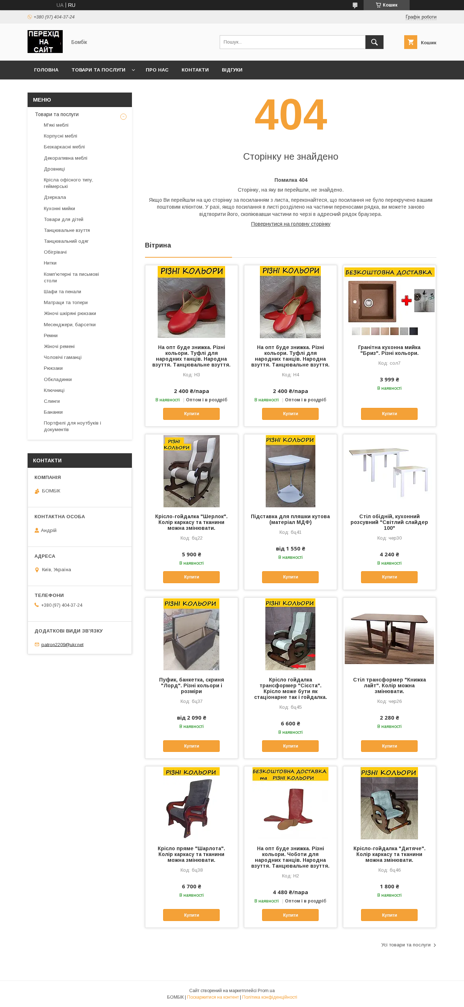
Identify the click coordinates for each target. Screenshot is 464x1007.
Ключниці (54, 390)
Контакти (195, 70)
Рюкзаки (53, 368)
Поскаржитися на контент (213, 997)
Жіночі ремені (59, 346)
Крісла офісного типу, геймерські (68, 183)
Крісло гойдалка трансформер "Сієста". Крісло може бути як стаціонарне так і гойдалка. (290, 688)
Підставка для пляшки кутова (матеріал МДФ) (290, 519)
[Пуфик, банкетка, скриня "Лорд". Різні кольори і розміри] (191, 634)
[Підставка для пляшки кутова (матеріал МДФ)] (290, 470)
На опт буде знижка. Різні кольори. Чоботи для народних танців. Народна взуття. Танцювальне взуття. (290, 857)
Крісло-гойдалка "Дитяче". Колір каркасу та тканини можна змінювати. (389, 854)
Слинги (52, 401)
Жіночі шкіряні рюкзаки (70, 313)
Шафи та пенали (62, 291)
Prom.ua (266, 990)
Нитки (50, 263)
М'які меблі (56, 125)
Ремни (51, 335)
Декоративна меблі (65, 158)
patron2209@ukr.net (62, 644)
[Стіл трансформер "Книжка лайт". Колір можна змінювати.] (389, 634)
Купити (191, 413)
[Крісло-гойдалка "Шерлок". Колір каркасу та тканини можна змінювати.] (191, 470)
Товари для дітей (63, 219)
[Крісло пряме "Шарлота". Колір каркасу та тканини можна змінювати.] (191, 802)
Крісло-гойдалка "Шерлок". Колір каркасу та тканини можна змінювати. (191, 522)
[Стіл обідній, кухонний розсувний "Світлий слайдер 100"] (389, 470)
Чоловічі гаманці (63, 357)
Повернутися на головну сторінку (291, 224)
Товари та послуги (98, 70)
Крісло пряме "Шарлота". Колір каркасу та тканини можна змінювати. (191, 854)
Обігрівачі (55, 252)
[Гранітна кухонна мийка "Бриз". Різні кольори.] (389, 301)
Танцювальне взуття (67, 230)
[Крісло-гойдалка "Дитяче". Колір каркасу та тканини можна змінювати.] (389, 802)
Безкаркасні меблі (64, 147)
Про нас (157, 70)
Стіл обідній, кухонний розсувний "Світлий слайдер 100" (389, 522)
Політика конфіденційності (269, 997)
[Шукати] (374, 42)
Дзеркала (55, 197)
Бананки (53, 412)
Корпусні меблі (60, 136)
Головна (46, 70)
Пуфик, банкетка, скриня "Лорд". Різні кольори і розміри (191, 685)
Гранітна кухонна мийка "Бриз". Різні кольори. (389, 350)
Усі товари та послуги (406, 944)
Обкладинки (58, 379)
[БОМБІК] (45, 51)
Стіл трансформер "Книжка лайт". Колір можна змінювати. (389, 685)
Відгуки (232, 70)
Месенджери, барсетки (70, 324)
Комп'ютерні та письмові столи (71, 277)
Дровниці (54, 169)
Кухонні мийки (59, 208)
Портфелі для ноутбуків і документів (72, 426)
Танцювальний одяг (66, 241)
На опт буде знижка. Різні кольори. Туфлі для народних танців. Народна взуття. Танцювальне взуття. (191, 356)
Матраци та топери (66, 302)
